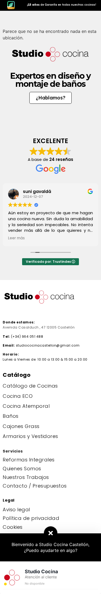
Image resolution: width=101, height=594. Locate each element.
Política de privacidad (31, 518)
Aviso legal (16, 509)
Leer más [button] (16, 238)
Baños (11, 416)
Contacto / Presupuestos (35, 485)
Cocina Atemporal (26, 406)
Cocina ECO (18, 396)
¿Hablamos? (50, 98)
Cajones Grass (21, 426)
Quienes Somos (22, 468)
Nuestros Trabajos (26, 477)
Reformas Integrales (29, 459)
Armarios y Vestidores (30, 436)
